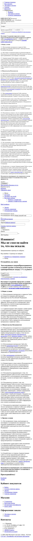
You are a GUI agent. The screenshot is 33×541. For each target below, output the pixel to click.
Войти (3, 219)
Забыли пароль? (10, 222)
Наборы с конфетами (14, 199)
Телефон (3, 26)
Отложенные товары (10, 210)
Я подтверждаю (14, 277)
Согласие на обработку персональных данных (14, 277)
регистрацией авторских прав (14, 392)
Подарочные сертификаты (12, 505)
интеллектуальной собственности (23, 78)
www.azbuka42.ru (8, 39)
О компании (8, 501)
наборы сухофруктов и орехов (17, 201)
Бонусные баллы (9, 503)
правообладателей (5, 86)
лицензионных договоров (13, 89)
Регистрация (9, 219)
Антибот (3, 181)
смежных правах (13, 79)
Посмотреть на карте (10, 531)
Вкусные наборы (9, 198)
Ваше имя (3, 23)
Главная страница (9, 2)
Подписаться (5, 275)
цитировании (8, 93)
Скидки (6, 7)
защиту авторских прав (17, 172)
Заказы (6, 207)
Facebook (3, 478)
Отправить (4, 183)
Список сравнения (10, 209)
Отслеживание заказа (7, 215)
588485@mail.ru (9, 530)
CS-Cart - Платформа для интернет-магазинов (15, 536)
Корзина (3, 188)
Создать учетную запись (8, 226)
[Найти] (18, 233)
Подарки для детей (10, 196)
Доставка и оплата (10, 5)
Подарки (7, 195)
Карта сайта (8, 506)
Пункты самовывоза (14, 15)
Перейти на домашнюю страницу (14, 256)
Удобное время (4, 30)
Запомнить (6, 230)
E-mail (3, 220)
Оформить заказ (6, 190)
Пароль (3, 222)
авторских (3, 79)
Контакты (7, 9)
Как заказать (8, 4)
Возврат (10, 12)
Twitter (3, 479)
